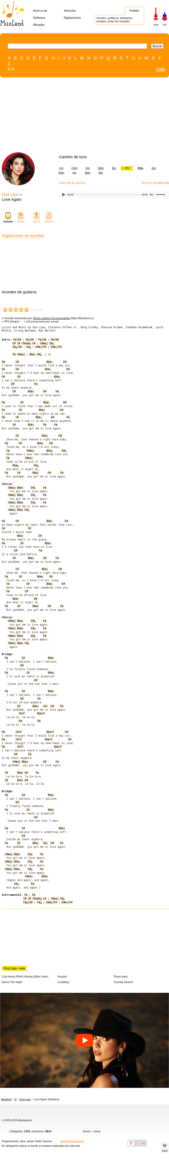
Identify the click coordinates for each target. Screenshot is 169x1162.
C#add (26, 343)
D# (39, 354)
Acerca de (40, 10)
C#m (74, 168)
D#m (101, 168)
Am (74, 172)
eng (156, 24)
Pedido (134, 10)
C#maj (44, 343)
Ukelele (21, 221)
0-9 (11, 69)
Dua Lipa (10, 194)
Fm (28, 346)
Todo (160, 69)
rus (165, 24)
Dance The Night (12, 982)
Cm (61, 168)
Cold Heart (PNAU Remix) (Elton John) (25, 976)
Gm (154, 168)
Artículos (70, 10)
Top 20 (36, 221)
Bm (101, 172)
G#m (61, 172)
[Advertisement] (75, 116)
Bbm (87, 172)
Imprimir (49, 221)
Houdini (62, 976)
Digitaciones (72, 17)
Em (114, 168)
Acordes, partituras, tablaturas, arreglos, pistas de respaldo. (114, 20)
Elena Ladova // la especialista (51, 318)
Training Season (123, 982)
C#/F (22, 713)
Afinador (39, 24)
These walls (120, 976)
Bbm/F (41, 713)
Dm (88, 168)
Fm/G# (17, 339)
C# (14, 343)
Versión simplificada (155, 182)
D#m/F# (40, 346)
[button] (84, 1040)
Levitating (63, 982)
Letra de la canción (72, 182)
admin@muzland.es (72, 1141)
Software (39, 17)
